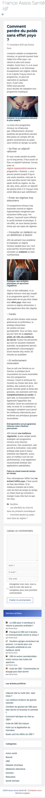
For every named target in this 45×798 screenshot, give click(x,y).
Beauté (9, 757)
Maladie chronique (14, 765)
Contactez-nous (34, 790)
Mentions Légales (22, 793)
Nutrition (14, 504)
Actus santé (11, 753)
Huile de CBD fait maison (17, 723)
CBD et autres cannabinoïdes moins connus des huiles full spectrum (21, 659)
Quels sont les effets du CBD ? (20, 734)
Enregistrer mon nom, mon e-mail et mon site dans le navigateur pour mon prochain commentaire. (23, 588)
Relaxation (10, 777)
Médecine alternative (15, 769)
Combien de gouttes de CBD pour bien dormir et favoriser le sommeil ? (22, 710)
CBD (8, 761)
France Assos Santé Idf (23, 5)
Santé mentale (12, 781)
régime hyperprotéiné (17, 168)
